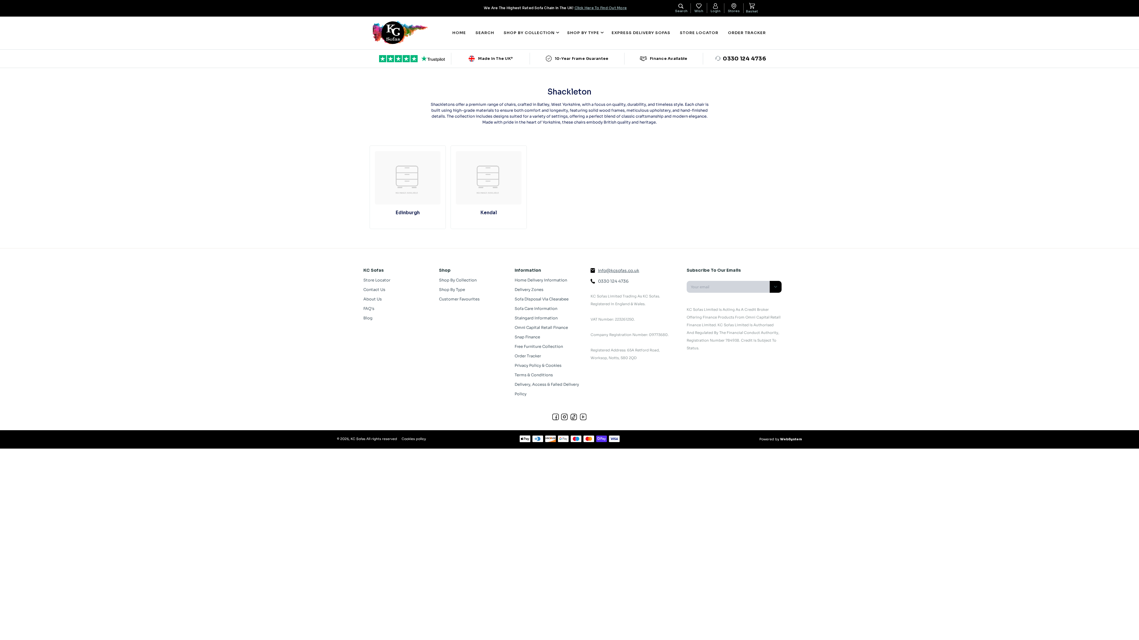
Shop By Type (452, 289)
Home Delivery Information (541, 280)
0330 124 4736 (613, 281)
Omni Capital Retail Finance (541, 327)
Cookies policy (414, 439)
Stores (734, 11)
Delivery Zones (529, 289)
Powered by (780, 439)
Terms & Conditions (534, 374)
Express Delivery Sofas (641, 32)
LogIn (715, 11)
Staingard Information (536, 318)
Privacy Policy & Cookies (538, 365)
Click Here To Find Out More (601, 8)
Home (459, 32)
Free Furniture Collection (539, 346)
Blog (368, 318)
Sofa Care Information (536, 308)
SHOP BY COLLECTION (529, 32)
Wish (698, 11)
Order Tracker (747, 32)
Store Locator (699, 32)
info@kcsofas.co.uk (618, 270)
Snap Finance (527, 337)
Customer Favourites (459, 299)
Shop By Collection (458, 280)
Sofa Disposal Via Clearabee (542, 299)
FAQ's (368, 308)
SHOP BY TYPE (583, 32)
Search (484, 32)
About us (372, 299)
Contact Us (374, 289)
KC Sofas (358, 439)
